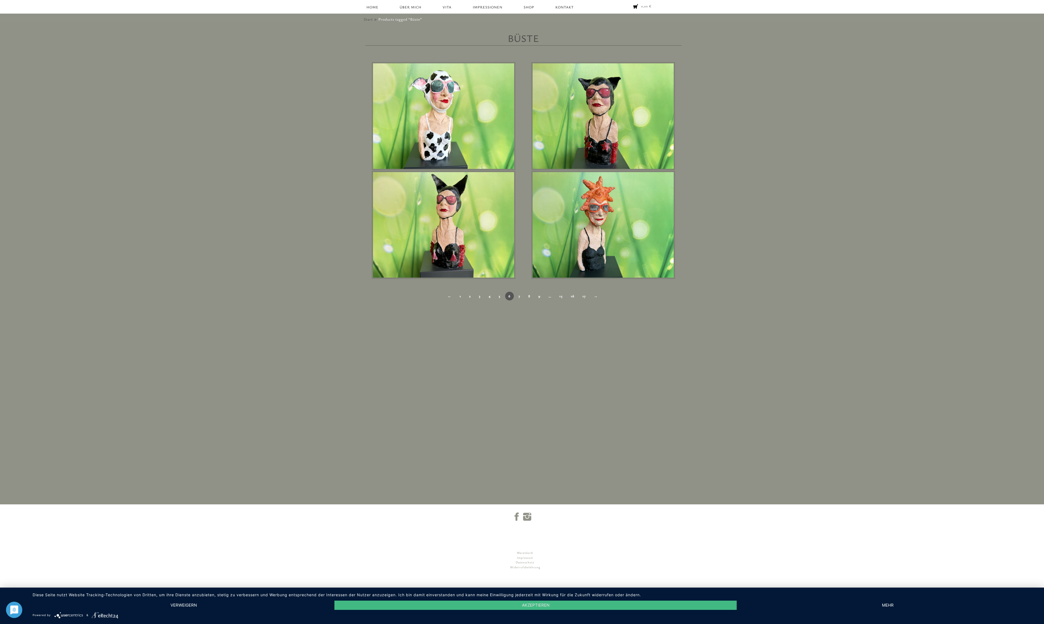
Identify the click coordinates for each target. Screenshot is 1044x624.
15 (561, 296)
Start (368, 19)
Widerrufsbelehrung (525, 567)
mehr (888, 605)
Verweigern (183, 605)
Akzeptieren (535, 605)
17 (584, 296)
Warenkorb (525, 553)
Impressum (525, 557)
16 (572, 296)
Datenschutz (525, 562)
